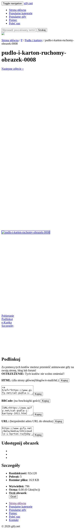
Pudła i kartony (34, 40)
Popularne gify (17, 16)
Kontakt (13, 520)
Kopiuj (64, 380)
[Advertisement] (40, 110)
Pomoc (13, 20)
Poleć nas (14, 23)
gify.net (28, 3)
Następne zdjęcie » (12, 68)
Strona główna (17, 10)
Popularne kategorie (20, 13)
